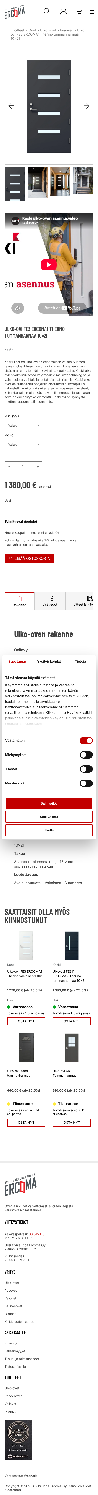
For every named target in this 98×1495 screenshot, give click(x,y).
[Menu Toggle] (92, 12)
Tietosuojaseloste (17, 1366)
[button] (87, 106)
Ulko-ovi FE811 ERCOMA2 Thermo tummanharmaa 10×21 (69, 975)
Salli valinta (49, 817)
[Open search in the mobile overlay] (46, 12)
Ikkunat (10, 1314)
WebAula (30, 1476)
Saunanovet (13, 1306)
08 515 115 (37, 1234)
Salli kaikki (49, 803)
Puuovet (11, 1290)
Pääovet (66, 30)
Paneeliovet (13, 1396)
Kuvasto (11, 1343)
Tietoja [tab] (80, 661)
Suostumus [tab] (17, 661)
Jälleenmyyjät (15, 1351)
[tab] (19, 601)
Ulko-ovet (48, 30)
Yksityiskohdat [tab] (49, 661)
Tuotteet (17, 30)
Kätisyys (12, 416)
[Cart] (79, 12)
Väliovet (10, 1298)
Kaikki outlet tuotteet (20, 1322)
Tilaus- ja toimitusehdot (22, 1359)
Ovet (32, 30)
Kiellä (49, 830)
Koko (9, 435)
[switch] (86, 755)
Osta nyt (26, 1021)
